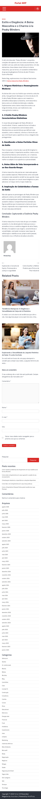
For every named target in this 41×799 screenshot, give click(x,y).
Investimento (5, 730)
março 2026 (5, 524)
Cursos (4, 703)
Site (3, 427)
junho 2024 (5, 592)
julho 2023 (5, 629)
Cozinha (4, 699)
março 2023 (5, 643)
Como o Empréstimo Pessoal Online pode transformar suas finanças (18, 488)
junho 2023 (5, 633)
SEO (3, 781)
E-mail (5, 417)
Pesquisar (5, 456)
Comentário (6, 381)
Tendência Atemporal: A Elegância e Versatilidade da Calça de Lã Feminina (16, 310)
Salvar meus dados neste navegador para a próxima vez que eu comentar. (19, 437)
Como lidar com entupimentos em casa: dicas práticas (17, 484)
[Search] (37, 8)
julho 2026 (5, 510)
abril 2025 (5, 558)
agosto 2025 (5, 544)
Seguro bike (5, 774)
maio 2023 (5, 636)
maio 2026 (5, 517)
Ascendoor (14, 796)
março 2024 (5, 602)
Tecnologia (5, 788)
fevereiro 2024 (6, 606)
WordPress (31, 796)
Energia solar (5, 716)
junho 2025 (5, 551)
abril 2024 (5, 599)
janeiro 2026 (5, 531)
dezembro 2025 (6, 534)
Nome (4, 407)
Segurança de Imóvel (8, 771)
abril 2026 (5, 520)
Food (3, 723)
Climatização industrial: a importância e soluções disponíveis (19, 480)
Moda (4, 19)
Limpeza (4, 737)
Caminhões (5, 682)
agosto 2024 (5, 585)
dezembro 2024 (6, 572)
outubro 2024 (6, 578)
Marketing (5, 740)
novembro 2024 (6, 575)
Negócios (4, 761)
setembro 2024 (6, 582)
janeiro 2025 (5, 568)
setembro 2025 (6, 541)
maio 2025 (5, 555)
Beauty (4, 669)
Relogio (4, 764)
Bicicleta (4, 675)
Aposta (4, 662)
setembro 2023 (6, 623)
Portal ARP (20, 3)
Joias (3, 733)
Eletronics (5, 713)
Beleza (4, 672)
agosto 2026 (5, 507)
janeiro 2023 (5, 650)
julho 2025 (5, 548)
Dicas (3, 706)
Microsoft (4, 750)
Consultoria (5, 696)
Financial (4, 720)
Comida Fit (5, 689)
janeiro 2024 (5, 609)
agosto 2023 (5, 626)
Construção (5, 692)
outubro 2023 (6, 619)
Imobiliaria (5, 727)
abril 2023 (5, 640)
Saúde (3, 767)
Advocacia (5, 658)
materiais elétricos (7, 744)
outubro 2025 (6, 537)
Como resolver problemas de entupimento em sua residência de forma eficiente (20, 470)
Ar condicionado (6, 665)
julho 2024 (5, 589)
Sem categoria (6, 778)
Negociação (5, 757)
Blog (3, 679)
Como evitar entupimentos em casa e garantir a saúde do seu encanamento (19, 476)
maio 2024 (5, 595)
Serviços (4, 784)
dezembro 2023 (6, 612)
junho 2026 (5, 514)
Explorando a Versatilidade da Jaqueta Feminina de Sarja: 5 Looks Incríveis (20, 354)
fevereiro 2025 (6, 565)
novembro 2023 (6, 616)
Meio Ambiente (6, 747)
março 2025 (5, 561)
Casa (3, 686)
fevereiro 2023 (6, 646)
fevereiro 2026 (6, 527)
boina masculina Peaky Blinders (18, 81)
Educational (5, 709)
